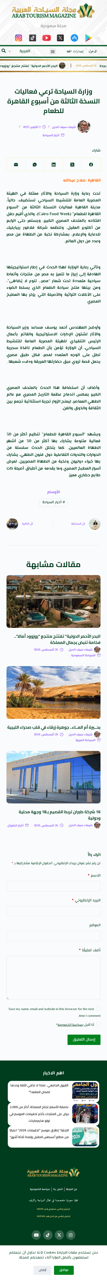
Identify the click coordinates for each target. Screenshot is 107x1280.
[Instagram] (70, 1234)
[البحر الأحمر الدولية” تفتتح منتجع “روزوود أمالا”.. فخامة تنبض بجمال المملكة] (53, 601)
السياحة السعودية (83, 655)
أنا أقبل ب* (75, 1025)
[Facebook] (91, 164)
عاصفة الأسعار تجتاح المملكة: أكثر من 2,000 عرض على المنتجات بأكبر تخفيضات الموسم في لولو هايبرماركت (39, 1114)
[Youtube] (36, 1234)
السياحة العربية (85, 740)
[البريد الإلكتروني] (15, 164)
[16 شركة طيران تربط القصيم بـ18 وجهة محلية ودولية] (53, 777)
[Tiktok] (47, 1234)
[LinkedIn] (53, 164)
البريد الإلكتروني (86, 900)
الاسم (94, 876)
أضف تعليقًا (90, 950)
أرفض (42, 1270)
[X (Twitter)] (72, 164)
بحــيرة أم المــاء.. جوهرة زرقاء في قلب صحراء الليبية (54, 727)
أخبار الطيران (15, 825)
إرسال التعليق (84, 1040)
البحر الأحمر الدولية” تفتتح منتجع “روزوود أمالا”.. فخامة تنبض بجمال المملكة (57, 639)
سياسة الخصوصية (69, 1025)
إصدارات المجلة (75, 51)
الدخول (93, 51)
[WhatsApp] (34, 164)
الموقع (95, 925)
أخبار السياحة (51, 135)
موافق (64, 1270)
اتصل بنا (58, 1189)
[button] (53, 51)
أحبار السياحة (53, 502)
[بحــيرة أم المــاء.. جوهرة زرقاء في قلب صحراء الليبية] (53, 692)
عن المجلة (71, 1189)
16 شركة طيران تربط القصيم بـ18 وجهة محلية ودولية (60, 815)
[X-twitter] (59, 1234)
